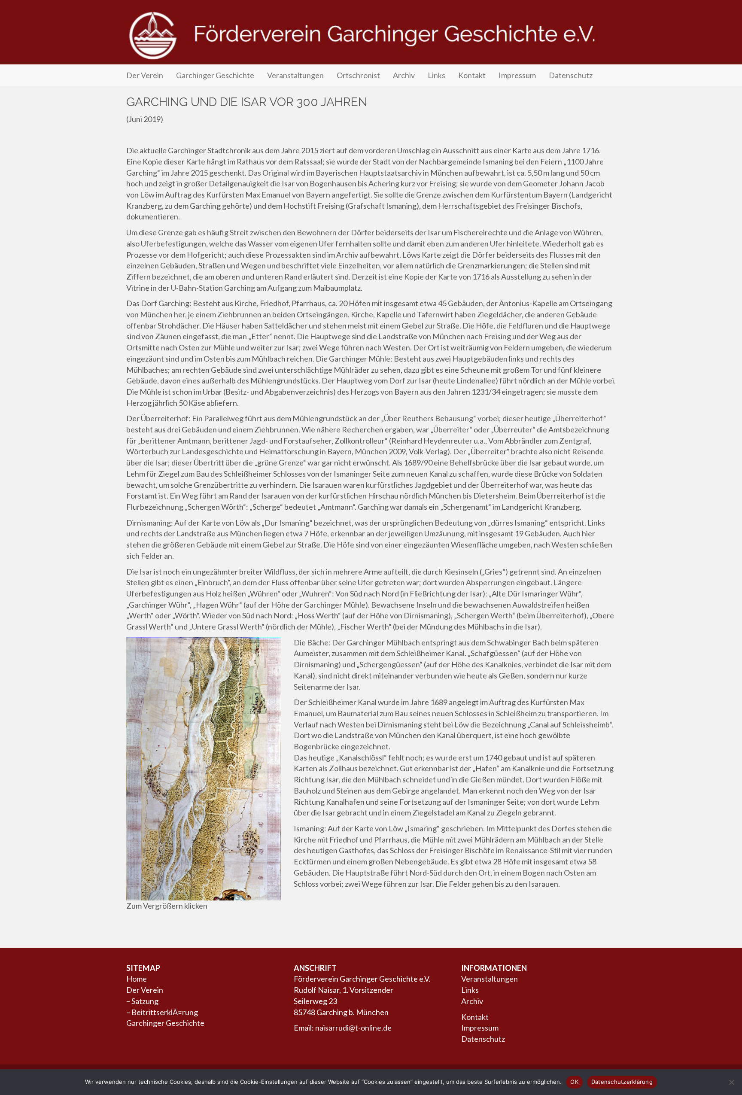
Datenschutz (571, 75)
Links (436, 75)
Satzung (144, 1001)
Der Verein (144, 75)
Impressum (517, 75)
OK (574, 1081)
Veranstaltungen (295, 75)
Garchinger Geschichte (215, 75)
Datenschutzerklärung (622, 1081)
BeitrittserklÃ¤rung (164, 1012)
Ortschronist (358, 75)
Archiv (404, 75)
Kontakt (472, 75)
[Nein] (731, 1082)
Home (136, 978)
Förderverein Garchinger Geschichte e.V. (371, 35)
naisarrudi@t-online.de (353, 1027)
